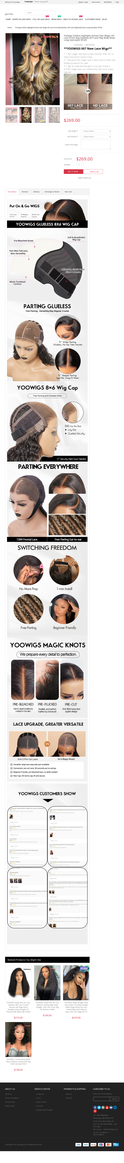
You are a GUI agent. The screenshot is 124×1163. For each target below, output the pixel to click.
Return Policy (10, 1106)
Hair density (72, 136)
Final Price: (68, 159)
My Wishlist (108, 2)
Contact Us (40, 1094)
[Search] (52, 12)
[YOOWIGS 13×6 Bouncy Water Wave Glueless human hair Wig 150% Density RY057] (18, 1039)
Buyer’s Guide (41, 1102)
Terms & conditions (12, 1098)
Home (10, 27)
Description (12, 192)
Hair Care (68, 192)
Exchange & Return (52, 192)
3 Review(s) (78, 45)
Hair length (73, 131)
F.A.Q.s (38, 1098)
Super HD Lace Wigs (21, 19)
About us (8, 1094)
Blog (104, 19)
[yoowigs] (9, 14)
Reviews (25, 192)
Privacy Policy (10, 1102)
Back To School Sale (73, 18)
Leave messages (71, 144)
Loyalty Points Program (44, 1110)
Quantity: (67, 164)
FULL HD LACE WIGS (41, 18)
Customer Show (92, 19)
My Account (96, 2)
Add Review (90, 45)
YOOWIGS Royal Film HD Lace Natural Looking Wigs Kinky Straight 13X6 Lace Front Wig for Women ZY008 (47, 1006)
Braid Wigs (56, 18)
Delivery (36, 192)
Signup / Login (83, 2)
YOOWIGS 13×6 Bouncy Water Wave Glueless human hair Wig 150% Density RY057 (18, 1061)
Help (117, 2)
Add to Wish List (84, 178)
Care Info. (39, 1106)
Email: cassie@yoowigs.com (99, 12)
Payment (69, 1098)
